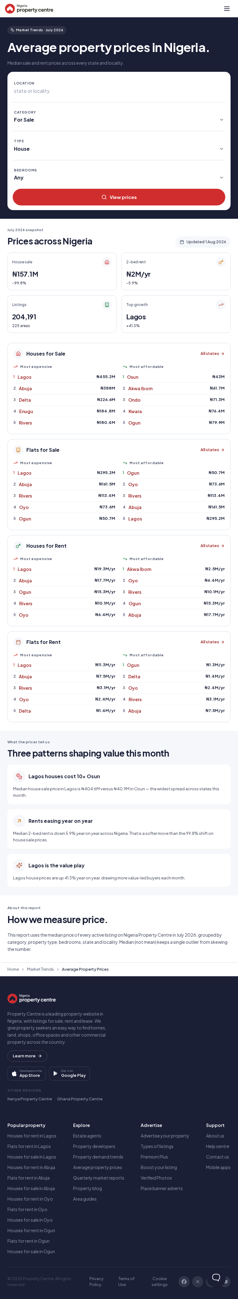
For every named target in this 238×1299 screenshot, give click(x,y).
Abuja (25, 388)
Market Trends (40, 969)
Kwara (135, 411)
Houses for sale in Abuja (31, 1188)
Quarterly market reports (98, 1177)
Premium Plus (154, 1156)
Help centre (217, 1146)
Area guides (85, 1199)
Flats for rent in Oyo (27, 1209)
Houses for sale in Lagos (31, 1156)
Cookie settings (160, 1281)
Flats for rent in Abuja (28, 1177)
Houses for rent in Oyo (30, 1199)
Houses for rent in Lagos (31, 1135)
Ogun (134, 422)
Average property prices (97, 1167)
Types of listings (157, 1146)
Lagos (24, 377)
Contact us (217, 1156)
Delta (25, 400)
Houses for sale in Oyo (30, 1220)
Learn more (24, 1055)
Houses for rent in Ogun (31, 1230)
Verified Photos (156, 1177)
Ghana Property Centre (80, 1098)
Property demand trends (98, 1156)
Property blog (87, 1188)
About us (215, 1135)
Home (13, 969)
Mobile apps (218, 1167)
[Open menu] (227, 8)
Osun (132, 377)
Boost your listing (159, 1167)
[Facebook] (184, 1281)
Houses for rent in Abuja (31, 1167)
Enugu (26, 411)
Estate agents (87, 1135)
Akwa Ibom (140, 388)
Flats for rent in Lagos (29, 1146)
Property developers (94, 1146)
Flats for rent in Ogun (28, 1241)
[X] (197, 1281)
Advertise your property (165, 1135)
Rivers (25, 422)
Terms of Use (126, 1281)
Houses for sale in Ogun (31, 1251)
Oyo (24, 507)
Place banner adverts (162, 1188)
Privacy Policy (97, 1281)
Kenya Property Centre (29, 1098)
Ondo (134, 400)
